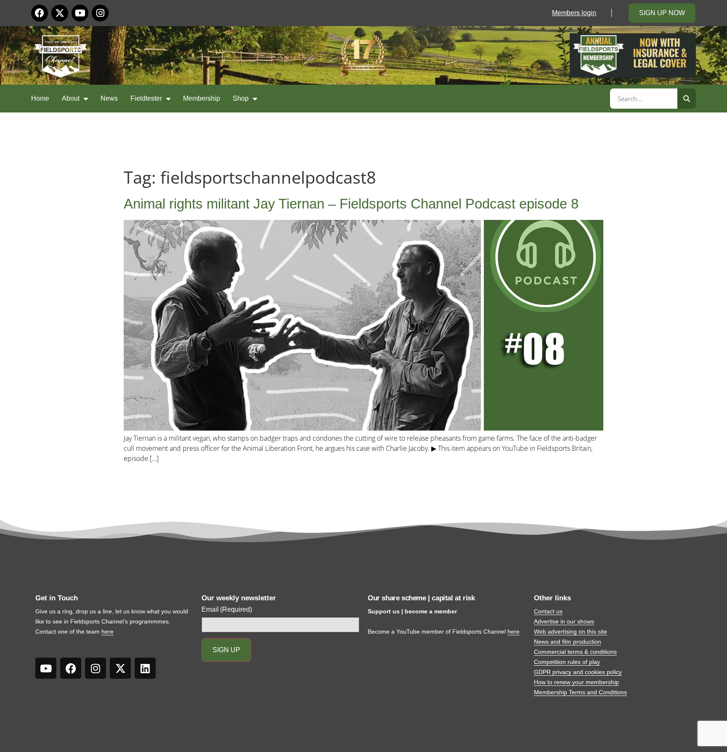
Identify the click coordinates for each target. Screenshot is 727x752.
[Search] (686, 98)
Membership (201, 98)
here (107, 631)
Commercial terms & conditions (575, 651)
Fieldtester (146, 98)
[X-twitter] (59, 13)
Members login (574, 12)
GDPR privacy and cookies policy (578, 672)
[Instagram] (100, 13)
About (71, 98)
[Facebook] (39, 13)
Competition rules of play (567, 661)
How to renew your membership (576, 682)
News (109, 98)
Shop (241, 98)
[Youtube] (80, 13)
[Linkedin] (145, 668)
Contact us (548, 611)
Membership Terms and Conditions (580, 692)
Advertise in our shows (564, 621)
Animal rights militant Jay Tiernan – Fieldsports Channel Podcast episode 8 (351, 203)
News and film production (567, 641)
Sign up (226, 649)
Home (40, 98)
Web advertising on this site (570, 631)
